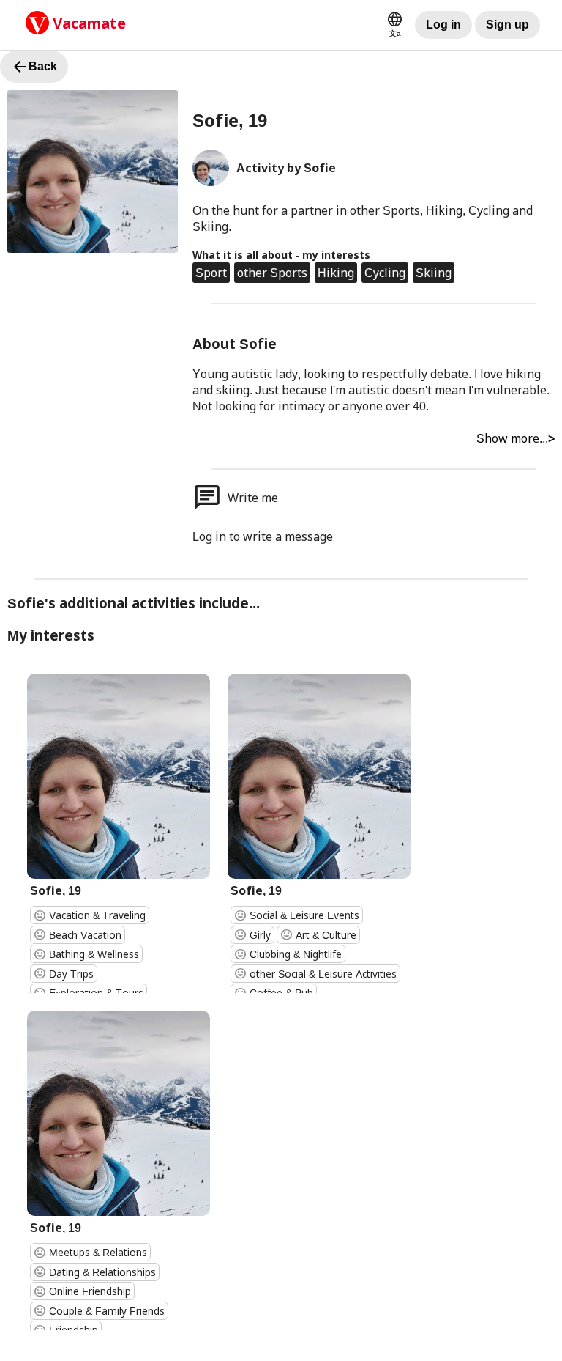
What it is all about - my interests (281, 255)
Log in (443, 24)
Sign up (507, 24)
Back (34, 66)
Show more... (515, 438)
